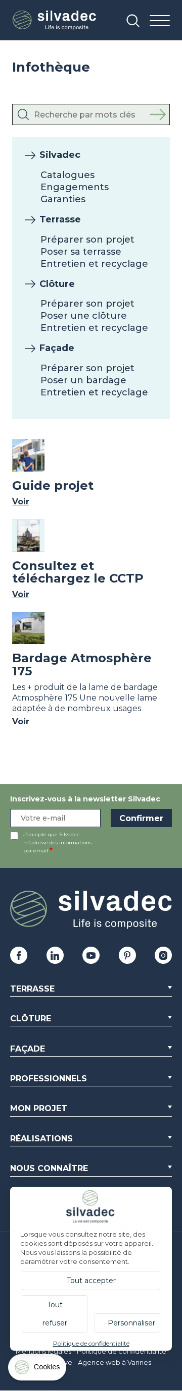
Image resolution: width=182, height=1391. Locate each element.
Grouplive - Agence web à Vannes (95, 1362)
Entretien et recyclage (94, 263)
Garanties (62, 199)
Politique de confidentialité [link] (91, 1343)
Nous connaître (49, 1168)
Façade (56, 348)
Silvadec (59, 154)
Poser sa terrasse (80, 251)
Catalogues (67, 175)
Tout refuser (54, 1313)
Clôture (57, 283)
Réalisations (41, 1138)
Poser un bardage (83, 380)
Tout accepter (91, 1280)
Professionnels (48, 1078)
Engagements (74, 187)
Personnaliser (131, 1322)
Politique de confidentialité (121, 1351)
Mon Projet (38, 1108)
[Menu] (160, 21)
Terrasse (60, 219)
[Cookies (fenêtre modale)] (38, 1369)
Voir (20, 501)
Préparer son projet (87, 239)
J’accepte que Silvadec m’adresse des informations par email (57, 842)
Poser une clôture (83, 315)
